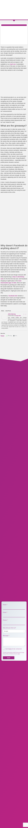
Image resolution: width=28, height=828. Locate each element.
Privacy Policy (6, 653)
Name (5, 604)
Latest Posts (8, 310)
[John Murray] (4, 319)
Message (6, 635)
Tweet (2, 335)
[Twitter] (25, 314)
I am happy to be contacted (13, 649)
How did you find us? (9, 627)
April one (13, 64)
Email (5, 612)
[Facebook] (24, 314)
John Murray (12, 314)
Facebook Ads (12, 295)
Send (8, 657)
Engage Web (18, 315)
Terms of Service (14, 653)
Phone (5, 620)
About (2, 310)
